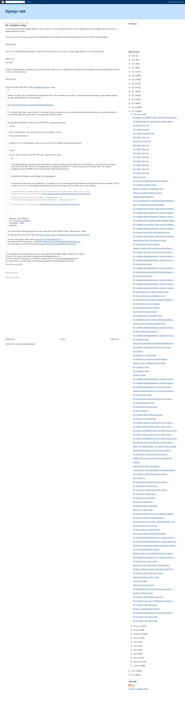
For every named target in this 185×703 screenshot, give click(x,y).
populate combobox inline (143, 593)
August (137, 638)
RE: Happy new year (141, 129)
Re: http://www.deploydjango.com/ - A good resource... (154, 537)
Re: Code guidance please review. (146, 549)
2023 (134, 68)
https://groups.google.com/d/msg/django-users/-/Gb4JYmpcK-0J (64, 235)
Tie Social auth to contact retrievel (146, 530)
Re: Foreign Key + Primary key (145, 526)
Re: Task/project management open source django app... (155, 542)
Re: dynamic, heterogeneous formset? (148, 597)
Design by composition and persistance (148, 518)
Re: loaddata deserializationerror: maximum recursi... (153, 213)
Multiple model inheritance (143, 197)
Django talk (15, 11)
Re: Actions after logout (142, 264)
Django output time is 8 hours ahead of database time (154, 522)
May (135, 650)
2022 (134, 72)
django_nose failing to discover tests (147, 193)
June (136, 646)
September (138, 634)
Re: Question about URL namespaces (148, 415)
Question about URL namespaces (146, 466)
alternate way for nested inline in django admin (151, 565)
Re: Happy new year (141, 125)
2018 (134, 88)
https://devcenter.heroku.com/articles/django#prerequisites (30, 105)
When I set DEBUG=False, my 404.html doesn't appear (154, 446)
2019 (134, 84)
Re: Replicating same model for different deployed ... (153, 272)
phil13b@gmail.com (41, 87)
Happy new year (139, 177)
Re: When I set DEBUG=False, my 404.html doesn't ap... (155, 118)
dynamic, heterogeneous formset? (146, 609)
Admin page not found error (143, 585)
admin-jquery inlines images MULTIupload (149, 534)
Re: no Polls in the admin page (145, 605)
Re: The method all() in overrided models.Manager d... (154, 201)
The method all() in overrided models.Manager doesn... (154, 220)
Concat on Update (140, 581)
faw (132, 685)
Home (62, 339)
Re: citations (138, 351)
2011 (134, 671)
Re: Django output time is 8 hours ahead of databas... (154, 514)
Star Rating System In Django (144, 312)
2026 (134, 56)
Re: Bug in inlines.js (141, 411)
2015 (134, 99)
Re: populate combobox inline (144, 185)
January (137, 666)
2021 (134, 76)
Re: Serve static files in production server (149, 296)
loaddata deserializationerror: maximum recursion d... (154, 391)
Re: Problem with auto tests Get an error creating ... (153, 252)
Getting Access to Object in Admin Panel (149, 324)
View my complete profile (138, 689)
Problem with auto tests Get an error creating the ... (153, 458)
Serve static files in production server (147, 316)
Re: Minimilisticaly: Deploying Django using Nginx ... (153, 589)
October (137, 630)
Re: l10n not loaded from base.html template (150, 181)
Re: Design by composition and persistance (150, 359)
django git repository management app (148, 189)
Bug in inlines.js (139, 478)
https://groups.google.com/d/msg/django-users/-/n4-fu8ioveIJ (66, 194)
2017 (134, 91)
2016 (134, 95)
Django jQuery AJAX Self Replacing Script (149, 240)
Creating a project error (142, 141)
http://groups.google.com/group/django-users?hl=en (59, 204)
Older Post (115, 339)
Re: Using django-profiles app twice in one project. (152, 399)
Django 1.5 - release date (143, 510)
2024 (134, 64)
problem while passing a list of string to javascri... (152, 450)
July (135, 642)
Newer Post (10, 339)
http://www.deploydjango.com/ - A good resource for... (154, 557)
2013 (134, 107)
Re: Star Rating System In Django (146, 244)
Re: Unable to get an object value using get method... (154, 209)
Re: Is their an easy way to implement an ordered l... (153, 601)
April (136, 654)
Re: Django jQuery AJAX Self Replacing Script (151, 232)
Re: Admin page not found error (145, 331)
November (138, 626)
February (137, 662)
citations (136, 462)
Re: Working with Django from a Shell (147, 573)
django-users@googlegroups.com (49, 239)
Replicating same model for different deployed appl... (153, 343)
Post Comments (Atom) (26, 344)
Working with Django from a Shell (146, 577)
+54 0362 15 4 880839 (21, 221)
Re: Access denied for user (143, 403)
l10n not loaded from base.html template (149, 205)
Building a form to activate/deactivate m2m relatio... (153, 553)
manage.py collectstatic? (143, 502)
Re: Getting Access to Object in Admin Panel (150, 292)
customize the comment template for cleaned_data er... (154, 470)
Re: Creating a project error (143, 133)
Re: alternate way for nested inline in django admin (153, 121)
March (136, 658)
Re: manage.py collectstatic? (144, 494)
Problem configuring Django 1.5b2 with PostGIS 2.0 (153, 569)
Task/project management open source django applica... (155, 545)
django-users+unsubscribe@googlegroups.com (62, 242)
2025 (134, 60)
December (138, 114)
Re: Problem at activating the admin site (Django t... (153, 613)
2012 (134, 111)
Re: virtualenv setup (141, 339)
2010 (134, 675)
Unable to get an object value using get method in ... (153, 248)
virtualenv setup (139, 375)
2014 (134, 103)
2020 (134, 80)
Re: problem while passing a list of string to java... (152, 347)
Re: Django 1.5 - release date (144, 355)
